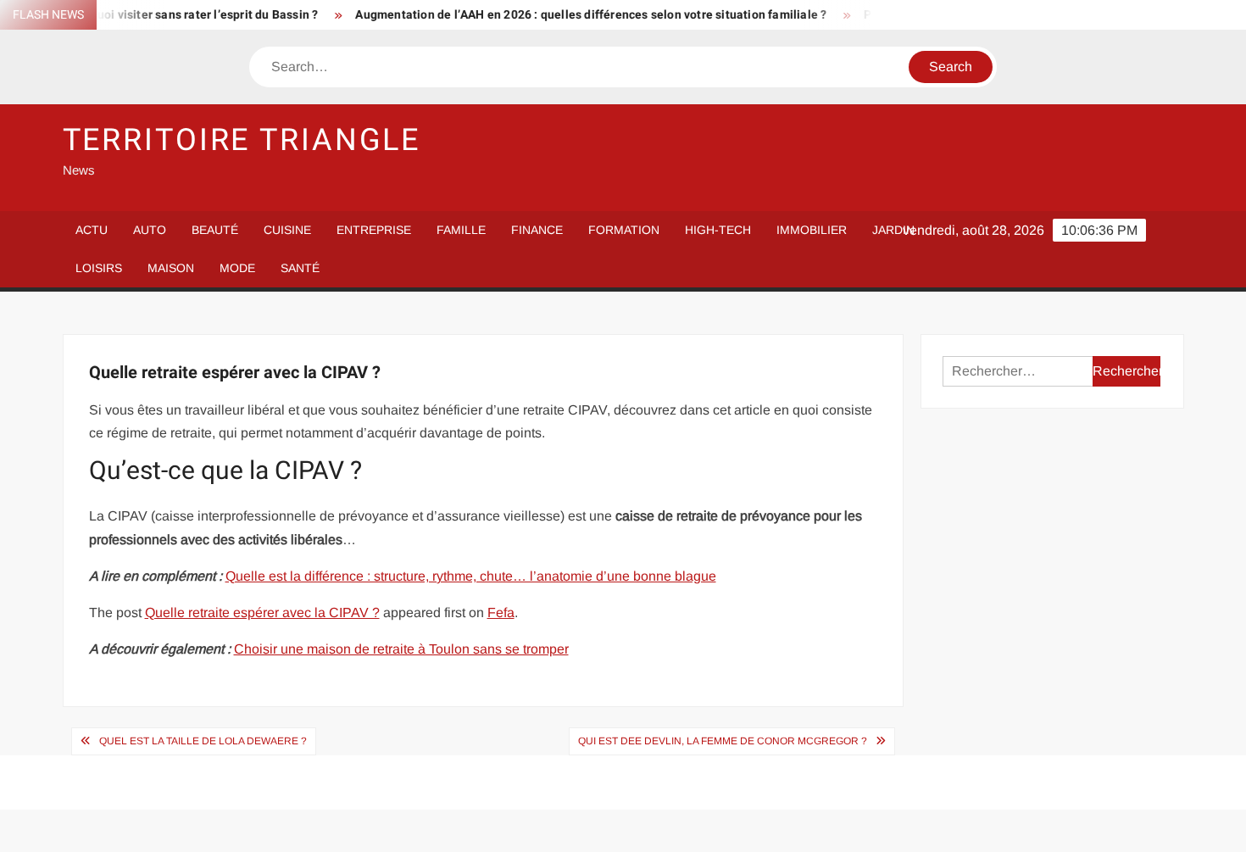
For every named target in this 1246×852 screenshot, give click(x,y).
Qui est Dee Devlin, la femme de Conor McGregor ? (722, 741)
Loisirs (98, 268)
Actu (91, 230)
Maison (170, 268)
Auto (149, 230)
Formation (623, 230)
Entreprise (374, 230)
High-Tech (718, 230)
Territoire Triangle (242, 140)
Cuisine (287, 230)
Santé (300, 268)
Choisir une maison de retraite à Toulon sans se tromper (401, 649)
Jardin (893, 230)
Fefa (501, 612)
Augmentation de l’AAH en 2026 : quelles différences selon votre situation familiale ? (574, 15)
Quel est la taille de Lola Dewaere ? (203, 741)
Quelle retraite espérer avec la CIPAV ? (262, 612)
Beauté (215, 230)
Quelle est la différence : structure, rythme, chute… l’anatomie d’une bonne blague (470, 576)
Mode (237, 268)
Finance (537, 230)
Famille (461, 230)
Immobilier (811, 230)
